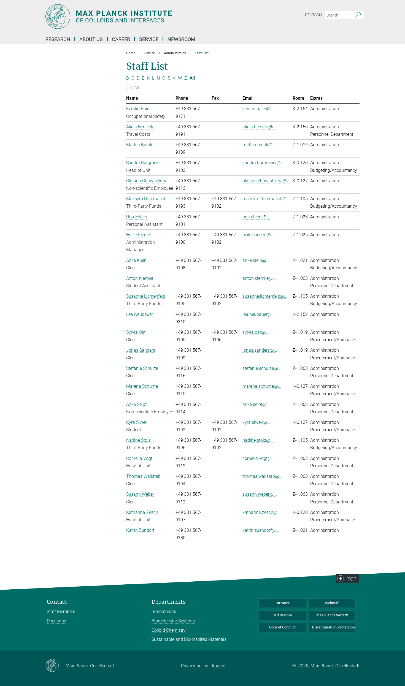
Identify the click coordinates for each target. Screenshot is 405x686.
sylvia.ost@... (255, 332)
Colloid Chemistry (169, 630)
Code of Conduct (282, 627)
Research (57, 39)
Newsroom (181, 39)
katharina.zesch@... (261, 512)
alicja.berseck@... (259, 126)
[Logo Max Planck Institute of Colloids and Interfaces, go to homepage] (148, 16)
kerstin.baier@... (258, 108)
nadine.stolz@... (258, 440)
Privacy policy (194, 665)
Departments (169, 602)
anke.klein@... (255, 260)
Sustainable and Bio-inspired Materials (189, 639)
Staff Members (61, 611)
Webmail (332, 603)
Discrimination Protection (333, 627)
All (192, 78)
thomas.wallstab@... (262, 476)
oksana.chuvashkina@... (266, 180)
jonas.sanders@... (259, 350)
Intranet (283, 603)
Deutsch (313, 15)
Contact (57, 602)
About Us (91, 39)
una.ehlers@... (256, 216)
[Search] (358, 15)
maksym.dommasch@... (266, 198)
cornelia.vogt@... (258, 458)
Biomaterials (164, 611)
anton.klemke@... (259, 278)
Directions (56, 620)
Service (148, 39)
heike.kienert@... (258, 234)
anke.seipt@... (256, 404)
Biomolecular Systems (173, 620)
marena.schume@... (261, 386)
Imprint (219, 665)
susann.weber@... (259, 494)
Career (121, 39)
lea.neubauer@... (258, 314)
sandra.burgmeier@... (263, 162)
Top (351, 579)
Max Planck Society (332, 615)
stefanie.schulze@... (261, 368)
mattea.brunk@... (259, 144)
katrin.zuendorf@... (260, 530)
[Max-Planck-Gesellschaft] (55, 666)
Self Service (282, 615)
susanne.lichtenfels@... (264, 296)
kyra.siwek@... (256, 422)
